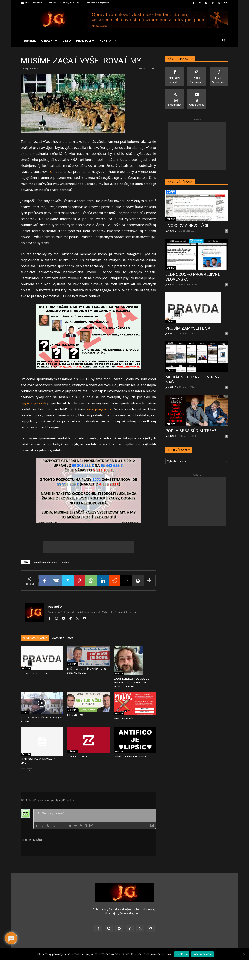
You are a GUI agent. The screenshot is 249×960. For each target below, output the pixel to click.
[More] (150, 580)
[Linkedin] (103, 580)
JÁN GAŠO (55, 606)
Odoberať (197, 90)
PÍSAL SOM (83, 40)
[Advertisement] (88, 547)
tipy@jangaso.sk (33, 403)
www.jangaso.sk (99, 409)
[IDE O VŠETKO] (88, 702)
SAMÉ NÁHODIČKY (124, 718)
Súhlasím (182, 954)
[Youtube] (225, 2)
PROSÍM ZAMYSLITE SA (34, 673)
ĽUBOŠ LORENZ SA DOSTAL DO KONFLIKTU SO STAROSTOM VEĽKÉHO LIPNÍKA (131, 682)
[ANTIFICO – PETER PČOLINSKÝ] (135, 740)
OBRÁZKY (47, 40)
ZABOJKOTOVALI (77, 756)
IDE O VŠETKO (75, 714)
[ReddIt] (114, 580)
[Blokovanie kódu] (75, 825)
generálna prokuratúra (44, 561)
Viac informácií (202, 954)
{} (86, 825)
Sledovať (197, 68)
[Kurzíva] (43, 825)
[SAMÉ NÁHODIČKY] (135, 703)
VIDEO (67, 40)
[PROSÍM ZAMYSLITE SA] (42, 658)
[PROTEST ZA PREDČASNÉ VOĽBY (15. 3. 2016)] (42, 703)
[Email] (126, 580)
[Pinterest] (79, 580)
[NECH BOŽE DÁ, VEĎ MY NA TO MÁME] (42, 741)
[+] (91, 825)
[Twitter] (219, 2)
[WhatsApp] (91, 580)
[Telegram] (206, 2)
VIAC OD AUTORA (63, 638)
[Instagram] (200, 2)
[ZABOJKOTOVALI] (88, 740)
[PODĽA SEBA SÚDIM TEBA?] (196, 410)
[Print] (138, 580)
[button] (223, 41)
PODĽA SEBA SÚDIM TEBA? (190, 430)
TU (50, 171)
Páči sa (175, 68)
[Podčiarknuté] (48, 825)
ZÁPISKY (26, 668)
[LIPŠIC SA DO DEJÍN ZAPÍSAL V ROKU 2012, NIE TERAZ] (88, 656)
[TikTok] (213, 2)
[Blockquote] (70, 825)
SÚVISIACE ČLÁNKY (35, 638)
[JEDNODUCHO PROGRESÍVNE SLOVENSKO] (196, 254)
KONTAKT (106, 40)
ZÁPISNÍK (29, 40)
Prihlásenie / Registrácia (98, 2)
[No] (244, 954)
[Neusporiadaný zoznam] (64, 825)
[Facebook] (193, 2)
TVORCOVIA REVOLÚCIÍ (186, 225)
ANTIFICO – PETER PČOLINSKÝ (131, 756)
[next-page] (29, 770)
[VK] (56, 580)
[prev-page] (23, 770)
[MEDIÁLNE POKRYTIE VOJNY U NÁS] (196, 356)
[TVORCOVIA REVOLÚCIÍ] (196, 205)
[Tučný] (37, 825)
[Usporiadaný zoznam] (59, 825)
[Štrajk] (53, 825)
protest (65, 561)
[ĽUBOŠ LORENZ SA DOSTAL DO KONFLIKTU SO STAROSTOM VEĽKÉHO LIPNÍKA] (135, 660)
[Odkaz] (81, 825)
